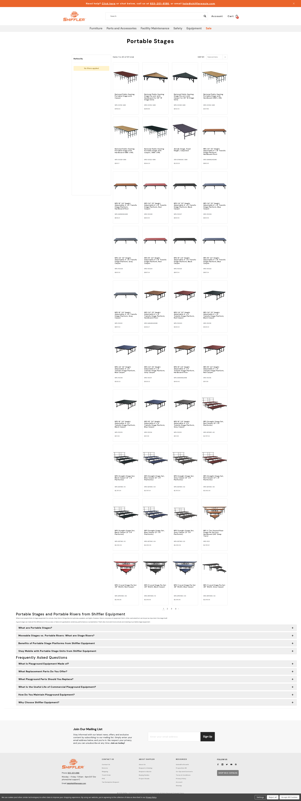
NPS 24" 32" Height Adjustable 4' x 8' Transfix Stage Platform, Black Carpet (185, 206)
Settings (260, 797)
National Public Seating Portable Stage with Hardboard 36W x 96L (213, 96)
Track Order (106, 775)
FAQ (103, 779)
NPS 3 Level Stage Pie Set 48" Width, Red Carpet (126, 586)
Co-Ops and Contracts (184, 772)
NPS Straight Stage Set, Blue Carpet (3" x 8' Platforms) (154, 532)
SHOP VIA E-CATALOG (227, 773)
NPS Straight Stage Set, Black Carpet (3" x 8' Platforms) (125, 532)
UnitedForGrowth (182, 764)
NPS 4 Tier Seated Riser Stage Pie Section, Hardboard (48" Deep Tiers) (213, 533)
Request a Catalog (145, 768)
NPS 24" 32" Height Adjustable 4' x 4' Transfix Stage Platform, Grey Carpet (154, 369)
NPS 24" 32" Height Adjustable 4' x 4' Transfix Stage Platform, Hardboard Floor (154, 315)
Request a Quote (145, 772)
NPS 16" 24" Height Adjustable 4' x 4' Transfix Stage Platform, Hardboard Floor (184, 369)
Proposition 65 (181, 768)
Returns (105, 768)
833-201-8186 (159, 3)
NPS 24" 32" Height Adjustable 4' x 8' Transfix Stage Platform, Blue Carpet (214, 206)
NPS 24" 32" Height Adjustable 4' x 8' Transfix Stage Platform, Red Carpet (155, 206)
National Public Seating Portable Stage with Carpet (125, 96)
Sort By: (201, 57)
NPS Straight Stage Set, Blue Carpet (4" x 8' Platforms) (154, 478)
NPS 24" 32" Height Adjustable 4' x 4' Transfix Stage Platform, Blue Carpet (125, 369)
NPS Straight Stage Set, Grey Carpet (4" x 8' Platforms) (184, 478)
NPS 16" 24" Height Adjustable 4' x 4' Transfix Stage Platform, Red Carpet (213, 369)
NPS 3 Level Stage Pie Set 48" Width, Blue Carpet (185, 586)
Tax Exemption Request (110, 782)
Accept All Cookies (289, 797)
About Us (142, 764)
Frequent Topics (178, 793)
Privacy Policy (181, 779)
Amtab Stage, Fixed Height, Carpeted (182, 150)
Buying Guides (144, 775)
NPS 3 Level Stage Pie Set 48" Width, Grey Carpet (214, 586)
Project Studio (144, 779)
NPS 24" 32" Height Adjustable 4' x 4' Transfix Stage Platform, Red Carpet (184, 315)
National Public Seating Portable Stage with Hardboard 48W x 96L (125, 151)
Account (179, 782)
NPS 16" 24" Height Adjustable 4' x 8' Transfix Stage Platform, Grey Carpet (126, 315)
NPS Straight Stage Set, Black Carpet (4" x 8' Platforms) (125, 478)
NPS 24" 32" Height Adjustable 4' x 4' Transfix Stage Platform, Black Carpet (213, 315)
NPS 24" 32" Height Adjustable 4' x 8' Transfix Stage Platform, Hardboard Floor (214, 151)
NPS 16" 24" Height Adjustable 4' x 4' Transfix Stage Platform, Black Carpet (125, 424)
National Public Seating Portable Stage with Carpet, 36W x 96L (154, 151)
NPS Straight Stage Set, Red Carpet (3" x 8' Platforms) (213, 478)
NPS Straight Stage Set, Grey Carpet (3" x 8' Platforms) (184, 532)
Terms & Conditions (183, 775)
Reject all (273, 797)
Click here (109, 3)
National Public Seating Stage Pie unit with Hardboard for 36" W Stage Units (154, 97)
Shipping (105, 772)
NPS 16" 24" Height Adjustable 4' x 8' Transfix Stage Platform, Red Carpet (155, 260)
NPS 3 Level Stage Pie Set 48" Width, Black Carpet (155, 586)
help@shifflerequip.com (199, 3)
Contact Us (106, 764)
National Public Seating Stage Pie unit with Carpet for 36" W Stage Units (184, 97)
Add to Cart (126, 79)
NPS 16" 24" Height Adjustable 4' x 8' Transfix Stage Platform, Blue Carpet (214, 260)
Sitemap (179, 786)
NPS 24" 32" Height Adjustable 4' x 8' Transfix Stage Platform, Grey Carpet (126, 260)
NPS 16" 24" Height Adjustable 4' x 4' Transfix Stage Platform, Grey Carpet (184, 424)
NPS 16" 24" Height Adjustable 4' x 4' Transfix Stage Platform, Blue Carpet (154, 424)
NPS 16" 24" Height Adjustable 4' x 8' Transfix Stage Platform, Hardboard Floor (126, 206)
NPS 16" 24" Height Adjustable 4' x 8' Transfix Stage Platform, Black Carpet (185, 260)
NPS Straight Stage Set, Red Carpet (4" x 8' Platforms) (213, 423)
